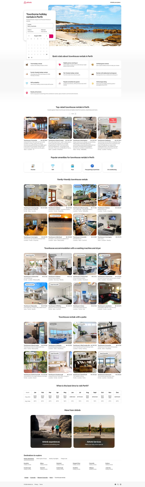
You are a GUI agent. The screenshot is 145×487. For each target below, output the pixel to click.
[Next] (75, 114)
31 (31, 57)
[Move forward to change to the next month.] (46, 35)
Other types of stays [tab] (41, 458)
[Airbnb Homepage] (28, 2)
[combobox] (40, 26)
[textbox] (33, 31)
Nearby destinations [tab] (29, 458)
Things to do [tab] (64, 458)
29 (46, 54)
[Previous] (70, 114)
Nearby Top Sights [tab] (53, 458)
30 (28, 57)
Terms (41, 484)
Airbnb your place (115, 2)
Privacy (36, 484)
